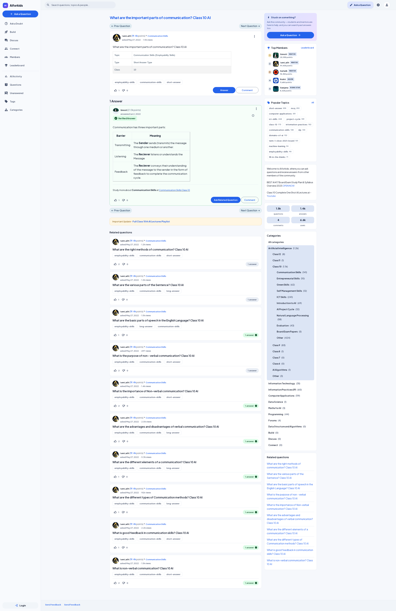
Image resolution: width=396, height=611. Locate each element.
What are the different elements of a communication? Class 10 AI (154, 462)
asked (125, 40)
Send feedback (53, 604)
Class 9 (276, 345)
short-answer (174, 82)
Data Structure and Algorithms (285, 426)
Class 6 (276, 363)
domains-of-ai (278, 135)
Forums (272, 420)
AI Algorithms (280, 369)
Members (15, 57)
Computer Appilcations (281, 395)
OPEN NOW (289, 185)
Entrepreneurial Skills (288, 278)
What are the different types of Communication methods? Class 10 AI (157, 497)
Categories (16, 109)
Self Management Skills (289, 290)
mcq (295, 108)
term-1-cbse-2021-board (283, 141)
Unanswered (16, 93)
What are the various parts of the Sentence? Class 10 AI (148, 285)
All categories (276, 242)
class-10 (275, 124)
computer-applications (282, 113)
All (313, 102)
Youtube (271, 195)
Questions (15, 84)
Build (13, 32)
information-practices (298, 124)
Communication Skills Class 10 (174, 190)
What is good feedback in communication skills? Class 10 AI (150, 533)
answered (125, 114)
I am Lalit (124, 241)
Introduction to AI (286, 303)
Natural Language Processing (293, 315)
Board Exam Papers (287, 331)
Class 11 (276, 260)
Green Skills (283, 284)
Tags (12, 101)
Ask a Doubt (16, 23)
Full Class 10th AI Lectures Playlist (151, 221)
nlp (301, 130)
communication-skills (150, 82)
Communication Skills (158, 36)
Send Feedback (72, 604)
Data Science (275, 401)
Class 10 (277, 266)
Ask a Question (20, 13)
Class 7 (276, 357)
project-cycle (295, 119)
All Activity (16, 76)
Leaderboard (17, 65)
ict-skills (275, 119)
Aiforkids (16, 5)
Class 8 (276, 351)
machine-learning (278, 146)
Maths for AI (274, 408)
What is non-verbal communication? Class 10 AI (142, 568)
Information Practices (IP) (282, 389)
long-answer (172, 291)
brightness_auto (378, 5)
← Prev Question (120, 25)
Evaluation (283, 325)
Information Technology (281, 383)
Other (280, 337)
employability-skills (125, 82)
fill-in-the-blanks (278, 157)
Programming (275, 414)
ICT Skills (281, 297)
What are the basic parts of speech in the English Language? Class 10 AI (158, 320)
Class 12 (277, 254)
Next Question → (250, 25)
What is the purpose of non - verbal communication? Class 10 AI (153, 355)
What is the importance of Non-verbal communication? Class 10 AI (155, 391)
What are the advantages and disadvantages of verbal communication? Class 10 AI (165, 426)
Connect (14, 48)
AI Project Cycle (285, 309)
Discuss (14, 40)
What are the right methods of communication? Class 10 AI (150, 249)
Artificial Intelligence (280, 248)
